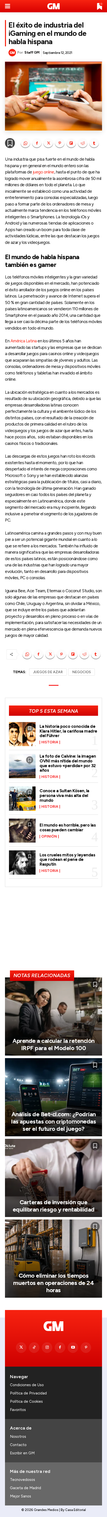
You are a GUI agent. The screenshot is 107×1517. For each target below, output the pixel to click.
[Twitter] (21, 1347)
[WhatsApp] (25, 143)
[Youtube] (73, 1347)
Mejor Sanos (20, 1496)
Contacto (18, 1445)
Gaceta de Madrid (25, 1488)
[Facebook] (37, 143)
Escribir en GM (22, 1453)
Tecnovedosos (22, 1479)
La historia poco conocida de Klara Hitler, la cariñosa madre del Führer (68, 731)
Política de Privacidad (28, 1393)
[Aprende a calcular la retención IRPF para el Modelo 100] (53, 1016)
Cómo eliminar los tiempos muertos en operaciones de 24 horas (53, 1283)
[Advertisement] (53, 930)
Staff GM (31, 52)
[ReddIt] (83, 143)
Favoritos (18, 1409)
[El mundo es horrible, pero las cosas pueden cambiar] (22, 831)
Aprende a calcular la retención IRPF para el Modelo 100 (53, 1044)
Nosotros (18, 1436)
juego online (43, 171)
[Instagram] (47, 1347)
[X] (48, 143)
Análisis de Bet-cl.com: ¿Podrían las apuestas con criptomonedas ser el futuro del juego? (53, 1121)
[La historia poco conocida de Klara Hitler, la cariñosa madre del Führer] (22, 734)
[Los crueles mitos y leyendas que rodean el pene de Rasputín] (22, 862)
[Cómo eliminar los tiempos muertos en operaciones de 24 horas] (53, 1259)
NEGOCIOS (81, 672)
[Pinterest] (60, 143)
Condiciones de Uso (27, 1385)
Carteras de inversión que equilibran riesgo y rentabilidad (54, 1205)
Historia (49, 742)
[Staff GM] (12, 52)
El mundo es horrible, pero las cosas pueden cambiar (68, 827)
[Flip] (71, 143)
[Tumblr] (94, 143)
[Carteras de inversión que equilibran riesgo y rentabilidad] (53, 1178)
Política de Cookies (26, 1401)
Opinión (49, 836)
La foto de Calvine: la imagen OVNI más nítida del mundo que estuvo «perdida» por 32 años (68, 763)
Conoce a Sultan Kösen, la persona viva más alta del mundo (64, 795)
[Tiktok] (34, 1347)
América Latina (23, 340)
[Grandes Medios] (53, 6)
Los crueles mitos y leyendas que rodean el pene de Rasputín (67, 859)
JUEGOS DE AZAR (48, 672)
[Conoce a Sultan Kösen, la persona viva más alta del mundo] (22, 798)
